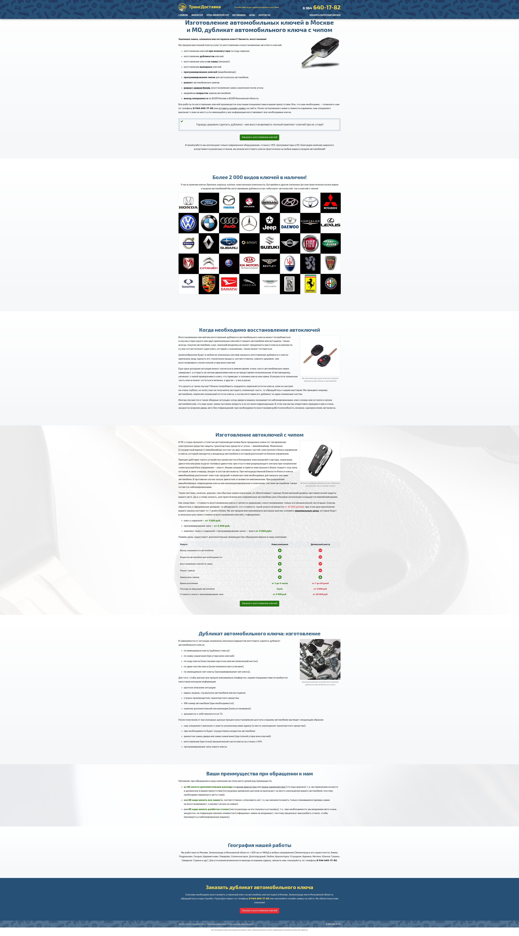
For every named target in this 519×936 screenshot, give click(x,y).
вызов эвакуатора (246, 787)
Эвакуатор (197, 15)
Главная (183, 15)
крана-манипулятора (273, 787)
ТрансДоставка (204, 6)
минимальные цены (307, 510)
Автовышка (239, 15)
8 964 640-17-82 (203, 108)
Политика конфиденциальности (240, 924)
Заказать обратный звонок (325, 15)
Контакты (264, 15)
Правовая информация (216, 924)
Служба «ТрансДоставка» (195, 924)
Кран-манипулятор (218, 15)
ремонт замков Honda (197, 87)
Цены (252, 15)
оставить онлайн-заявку (232, 108)
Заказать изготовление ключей (259, 137)
